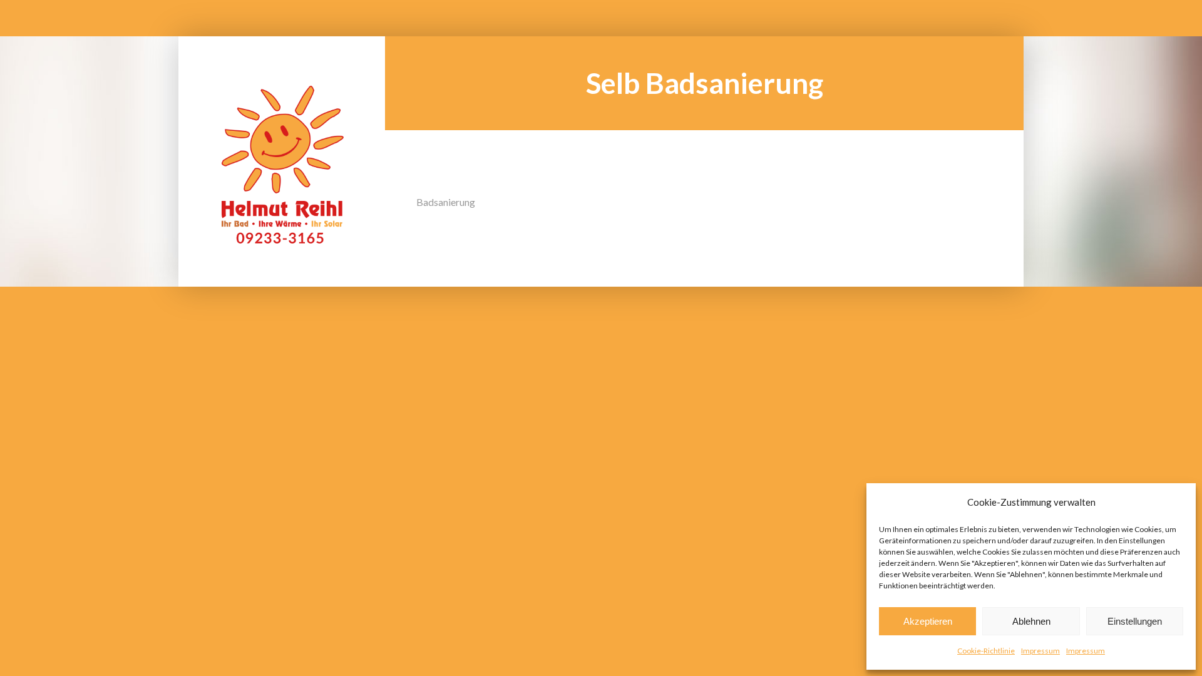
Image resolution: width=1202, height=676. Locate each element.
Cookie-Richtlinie (986, 650)
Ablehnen (1031, 621)
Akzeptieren (927, 621)
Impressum (1040, 650)
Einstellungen (1134, 621)
